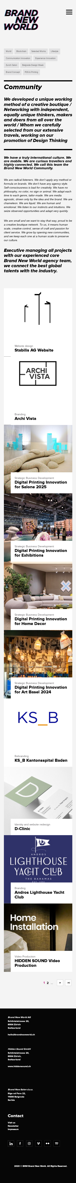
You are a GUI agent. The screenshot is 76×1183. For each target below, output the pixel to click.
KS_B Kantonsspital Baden (41, 760)
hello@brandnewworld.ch (21, 1034)
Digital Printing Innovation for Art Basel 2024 (41, 690)
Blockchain (21, 51)
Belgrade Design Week (33, 65)
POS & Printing (31, 72)
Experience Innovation (45, 58)
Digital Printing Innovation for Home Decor (41, 621)
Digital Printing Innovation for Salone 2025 (41, 484)
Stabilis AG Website (34, 350)
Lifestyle (54, 51)
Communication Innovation (18, 58)
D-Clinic (22, 829)
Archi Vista (25, 418)
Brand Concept (13, 72)
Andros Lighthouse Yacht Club (39, 895)
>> (66, 983)
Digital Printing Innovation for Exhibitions (41, 553)
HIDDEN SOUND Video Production (37, 963)
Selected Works (38, 51)
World (8, 51)
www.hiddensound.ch (19, 1066)
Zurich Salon (11, 65)
